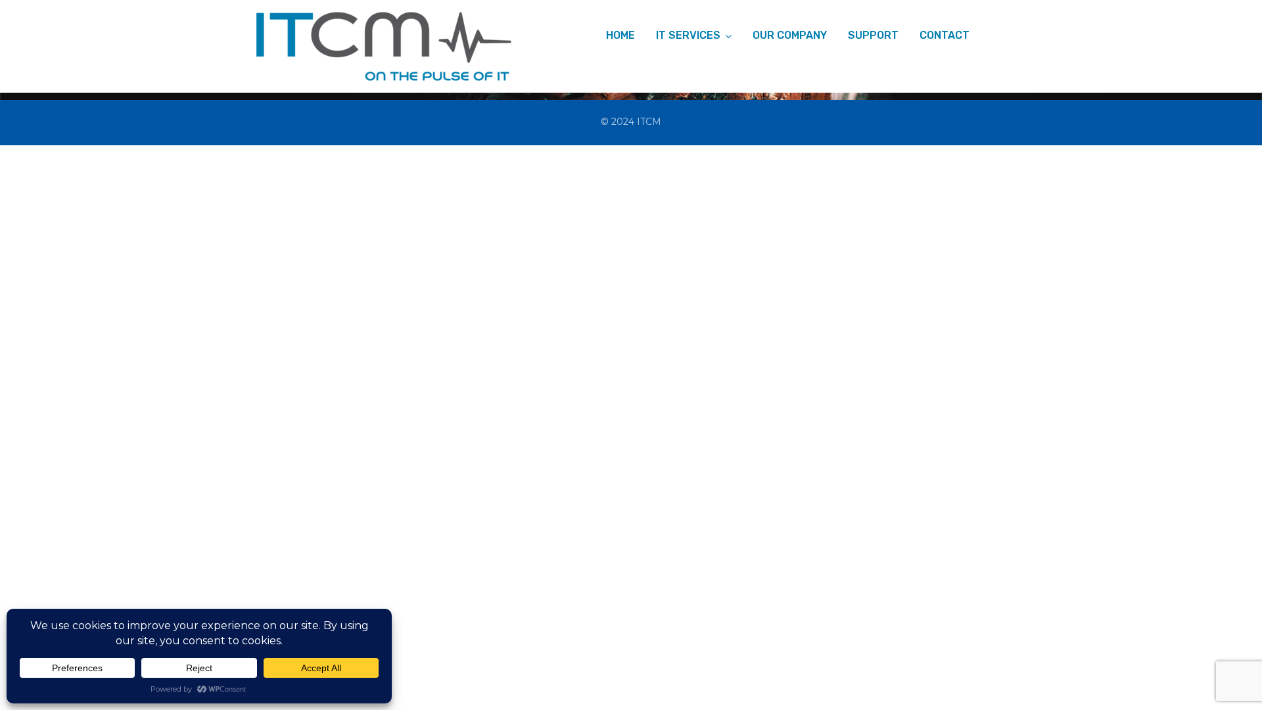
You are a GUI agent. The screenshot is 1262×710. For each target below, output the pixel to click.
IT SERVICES (688, 35)
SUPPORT (873, 35)
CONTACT (945, 35)
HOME (620, 35)
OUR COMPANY (790, 35)
